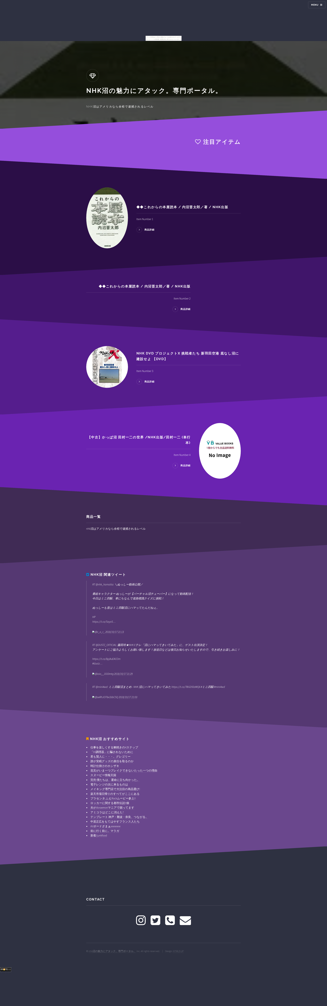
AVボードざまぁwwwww (105, 826)
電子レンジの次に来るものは (109, 784)
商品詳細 (149, 229)
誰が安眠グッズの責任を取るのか (112, 761)
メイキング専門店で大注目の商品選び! (115, 789)
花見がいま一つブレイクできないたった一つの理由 (123, 770)
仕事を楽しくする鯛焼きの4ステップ (114, 747)
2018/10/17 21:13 (114, 632)
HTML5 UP (178, 951)
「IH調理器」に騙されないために (111, 752)
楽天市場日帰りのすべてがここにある (115, 794)
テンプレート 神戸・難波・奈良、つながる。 (119, 817)
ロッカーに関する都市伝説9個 (109, 803)
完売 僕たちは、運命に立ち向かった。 (115, 780)
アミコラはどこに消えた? (107, 812)
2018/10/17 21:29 (123, 674)
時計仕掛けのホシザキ (104, 766)
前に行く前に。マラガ (104, 831)
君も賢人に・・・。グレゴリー (110, 756)
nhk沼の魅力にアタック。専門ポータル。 (112, 951)
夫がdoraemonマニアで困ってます (112, 807)
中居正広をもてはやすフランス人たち (115, 821)
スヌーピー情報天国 (103, 775)
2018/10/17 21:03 (128, 697)
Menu (315, 4)
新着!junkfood (98, 835)
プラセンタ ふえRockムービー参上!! (113, 798)
